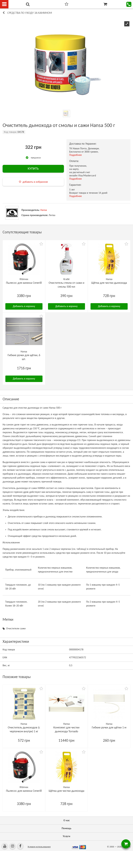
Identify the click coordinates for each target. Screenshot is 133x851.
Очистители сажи (16, 628)
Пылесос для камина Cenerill (24, 283)
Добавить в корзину (24, 306)
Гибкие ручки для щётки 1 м (109, 727)
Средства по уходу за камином (29, 13)
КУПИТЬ (33, 168)
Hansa (43, 210)
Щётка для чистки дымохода (109, 283)
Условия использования (39, 847)
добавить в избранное (35, 182)
